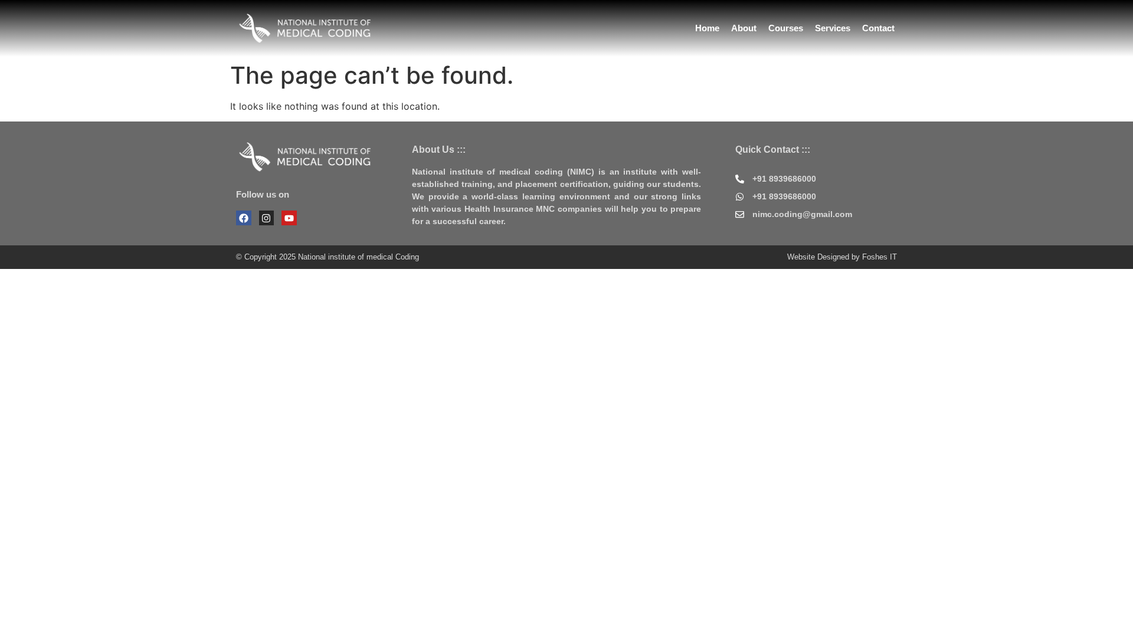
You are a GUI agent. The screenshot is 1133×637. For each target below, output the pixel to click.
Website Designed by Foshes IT (842, 256)
